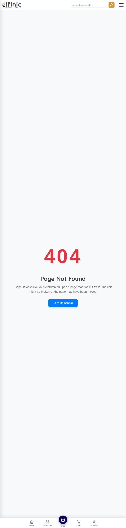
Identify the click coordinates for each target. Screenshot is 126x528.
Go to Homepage (63, 303)
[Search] (112, 5)
